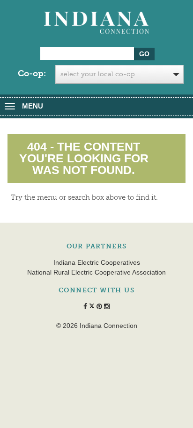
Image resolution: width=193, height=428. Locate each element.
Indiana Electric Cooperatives (96, 262)
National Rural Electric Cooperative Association (96, 272)
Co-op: (32, 73)
